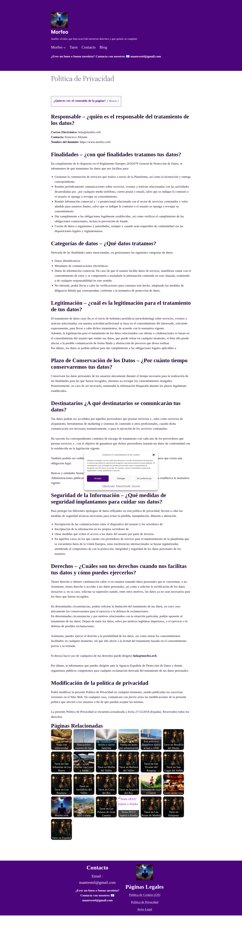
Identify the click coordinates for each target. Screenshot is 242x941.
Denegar (121, 478)
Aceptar (97, 478)
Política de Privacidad (144, 902)
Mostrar (113, 100)
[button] (153, 454)
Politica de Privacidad (123, 486)
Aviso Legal (136, 486)
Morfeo (59, 32)
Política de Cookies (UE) (144, 895)
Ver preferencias (144, 478)
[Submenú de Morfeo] (64, 47)
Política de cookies (108, 486)
